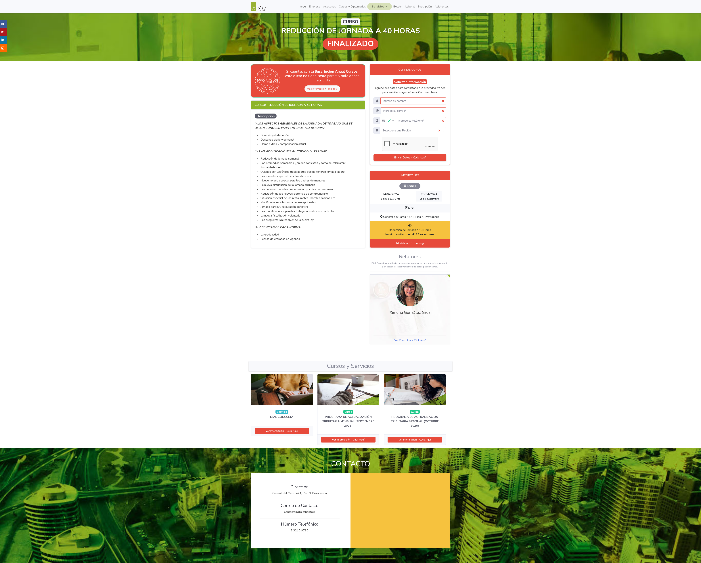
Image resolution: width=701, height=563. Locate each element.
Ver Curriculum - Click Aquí (410, 340)
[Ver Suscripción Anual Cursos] (267, 81)
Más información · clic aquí (322, 89)
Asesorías (329, 7)
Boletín (397, 7)
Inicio (303, 7)
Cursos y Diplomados (352, 7)
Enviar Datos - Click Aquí (410, 158)
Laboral (410, 7)
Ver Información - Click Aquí (282, 431)
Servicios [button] (378, 7)
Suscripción (425, 7)
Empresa (314, 7)
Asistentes (442, 7)
